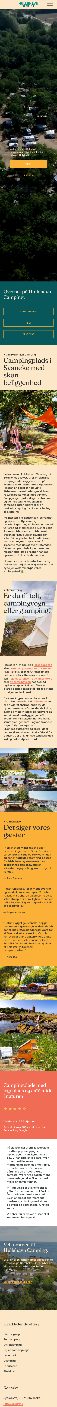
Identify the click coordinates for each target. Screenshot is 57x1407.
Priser (28, 175)
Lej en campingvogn (16, 1350)
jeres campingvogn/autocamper (30, 668)
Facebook (9, 1130)
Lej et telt (9, 1355)
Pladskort (9, 1371)
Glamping (29, 334)
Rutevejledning (13, 1404)
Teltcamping (11, 1339)
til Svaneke (39, 701)
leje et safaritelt (20, 678)
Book (28, 164)
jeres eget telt (43, 665)
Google (23, 1130)
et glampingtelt (42, 678)
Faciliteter (10, 1366)
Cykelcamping (12, 1344)
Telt (28, 322)
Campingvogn (28, 311)
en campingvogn (20, 682)
